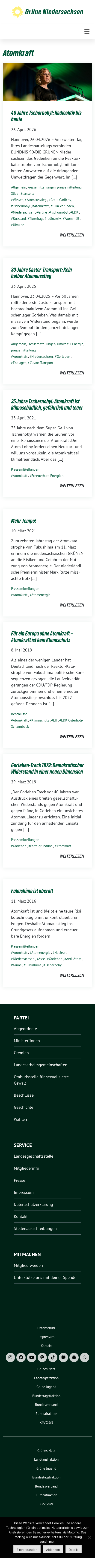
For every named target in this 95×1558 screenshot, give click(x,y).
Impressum (24, 1192)
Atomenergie (40, 595)
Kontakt (21, 1216)
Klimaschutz (40, 720)
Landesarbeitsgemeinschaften (40, 1064)
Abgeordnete (25, 1028)
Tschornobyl (59, 212)
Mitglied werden (28, 1265)
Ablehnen (53, 1550)
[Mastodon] (42, 1357)
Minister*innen (27, 1040)
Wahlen (20, 1119)
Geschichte (23, 1107)
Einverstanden (27, 1550)
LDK (75, 212)
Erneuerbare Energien (47, 475)
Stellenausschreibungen (35, 1228)
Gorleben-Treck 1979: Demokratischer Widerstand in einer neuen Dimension (47, 768)
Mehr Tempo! (23, 521)
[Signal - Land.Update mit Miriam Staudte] (74, 1357)
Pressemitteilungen (41, 187)
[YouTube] (31, 1357)
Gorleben (63, 356)
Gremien (21, 1052)
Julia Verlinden (63, 206)
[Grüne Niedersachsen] (17, 11)
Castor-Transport (41, 363)
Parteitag (36, 218)
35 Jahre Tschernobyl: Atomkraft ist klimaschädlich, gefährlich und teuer (47, 404)
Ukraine (18, 225)
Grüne (42, 212)
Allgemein (18, 187)
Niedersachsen (23, 212)
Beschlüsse (19, 714)
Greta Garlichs (60, 200)
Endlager (19, 363)
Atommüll (72, 218)
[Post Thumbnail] (47, 82)
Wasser (18, 200)
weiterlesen (71, 235)
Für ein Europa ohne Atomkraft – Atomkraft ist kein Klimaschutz (42, 636)
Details (73, 1550)
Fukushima (33, 965)
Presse (19, 1180)
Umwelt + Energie (70, 344)
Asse (41, 959)
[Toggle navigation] (87, 31)
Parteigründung (41, 846)
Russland (19, 218)
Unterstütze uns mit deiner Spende (45, 1277)
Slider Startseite (23, 193)
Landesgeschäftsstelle (33, 1156)
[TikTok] (52, 1357)
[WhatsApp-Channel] (84, 1357)
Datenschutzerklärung (33, 1204)
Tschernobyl (21, 206)
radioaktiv (54, 218)
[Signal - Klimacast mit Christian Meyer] (63, 1357)
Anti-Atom (73, 959)
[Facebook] (21, 1357)
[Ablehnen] (89, 1537)
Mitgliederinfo (26, 1168)
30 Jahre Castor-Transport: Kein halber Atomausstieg (41, 273)
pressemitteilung (69, 187)
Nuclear (60, 952)
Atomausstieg (37, 200)
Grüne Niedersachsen (54, 12)
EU (55, 720)
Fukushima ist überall (32, 891)
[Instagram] (10, 1357)
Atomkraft (41, 206)
